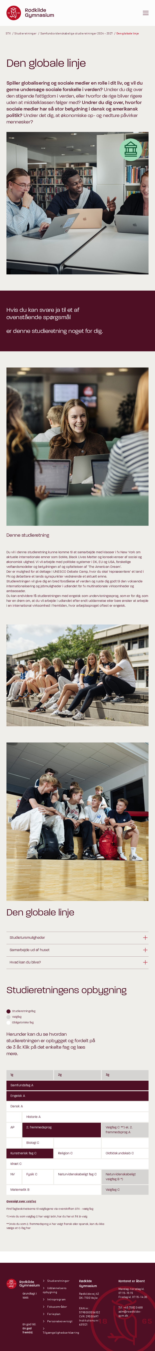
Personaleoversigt (59, 1321)
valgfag (21, 1201)
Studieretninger (58, 1281)
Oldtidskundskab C (120, 1153)
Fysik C (31, 1174)
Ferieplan (53, 1314)
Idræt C (16, 1164)
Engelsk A (17, 1096)
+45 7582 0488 (133, 1307)
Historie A (33, 1117)
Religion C (65, 1153)
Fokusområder (57, 1306)
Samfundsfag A (21, 1085)
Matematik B (19, 1190)
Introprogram (56, 1299)
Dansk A (16, 1106)
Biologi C (32, 1143)
